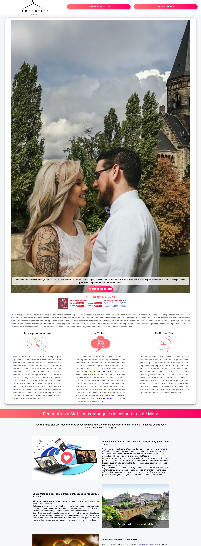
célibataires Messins (147, 544)
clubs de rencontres (101, 371)
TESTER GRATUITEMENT (98, 6)
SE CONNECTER (166, 6)
